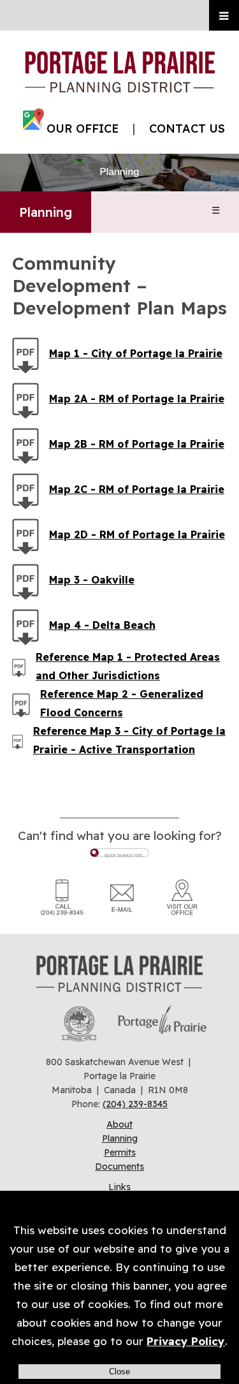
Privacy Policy (186, 1341)
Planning (45, 212)
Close (119, 1371)
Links (119, 1187)
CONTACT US (187, 128)
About (119, 1124)
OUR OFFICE (83, 128)
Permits (120, 1152)
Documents (119, 1166)
